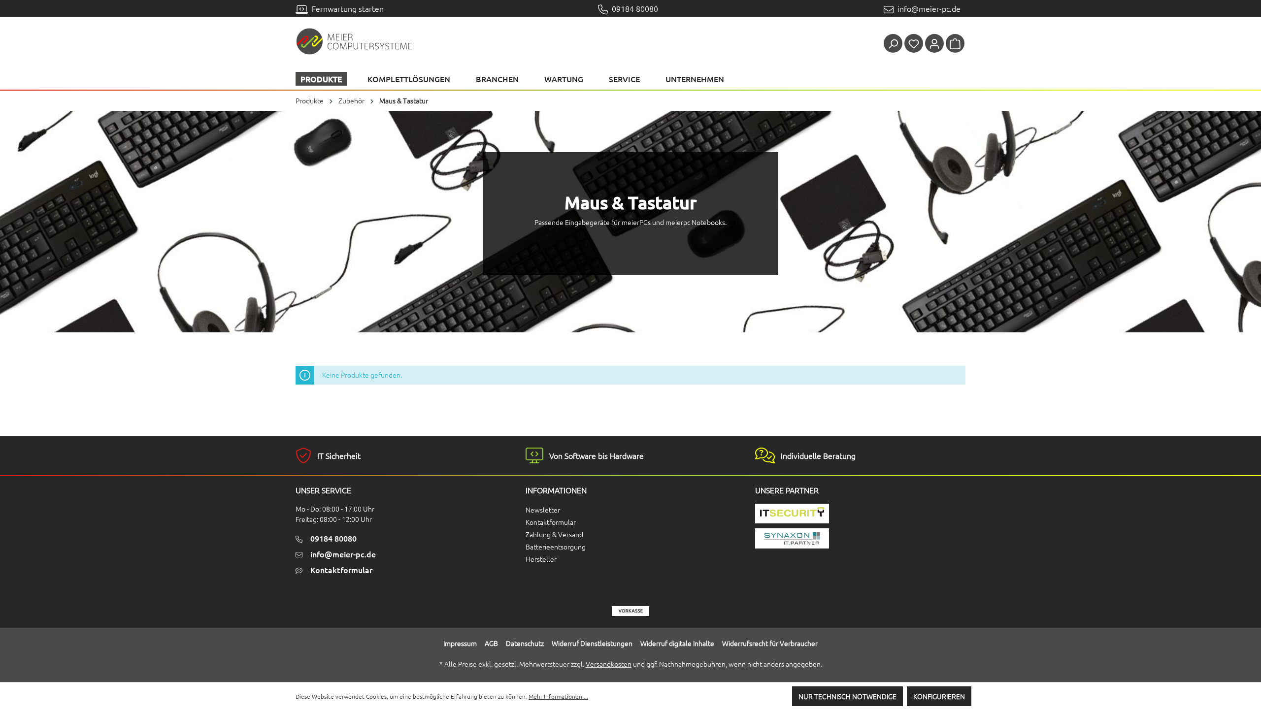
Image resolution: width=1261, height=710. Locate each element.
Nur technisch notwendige (847, 696)
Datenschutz (525, 643)
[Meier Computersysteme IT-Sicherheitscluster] (831, 514)
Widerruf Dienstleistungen (592, 643)
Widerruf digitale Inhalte (677, 643)
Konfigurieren (939, 696)
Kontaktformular (341, 569)
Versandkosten (608, 664)
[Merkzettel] (913, 43)
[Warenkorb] (955, 43)
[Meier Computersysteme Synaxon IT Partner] (831, 538)
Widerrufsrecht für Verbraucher (770, 643)
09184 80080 (633, 8)
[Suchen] (893, 43)
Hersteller (541, 559)
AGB (491, 643)
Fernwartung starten (346, 8)
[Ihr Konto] (934, 43)
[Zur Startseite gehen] (355, 41)
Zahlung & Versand (554, 534)
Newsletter (543, 510)
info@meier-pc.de (927, 8)
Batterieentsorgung (556, 546)
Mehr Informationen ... (558, 696)
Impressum (460, 643)
